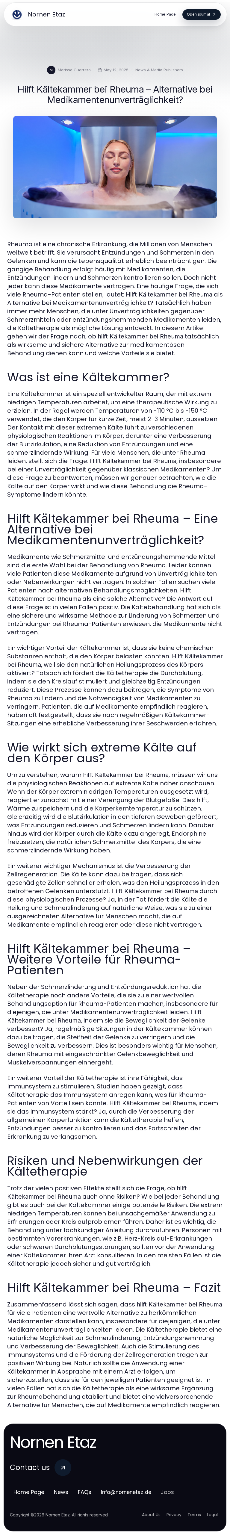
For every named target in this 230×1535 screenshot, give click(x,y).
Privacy (174, 1515)
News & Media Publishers (159, 69)
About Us (151, 1515)
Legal (212, 1515)
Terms (194, 1515)
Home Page (28, 1492)
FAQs (84, 1492)
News (61, 1492)
